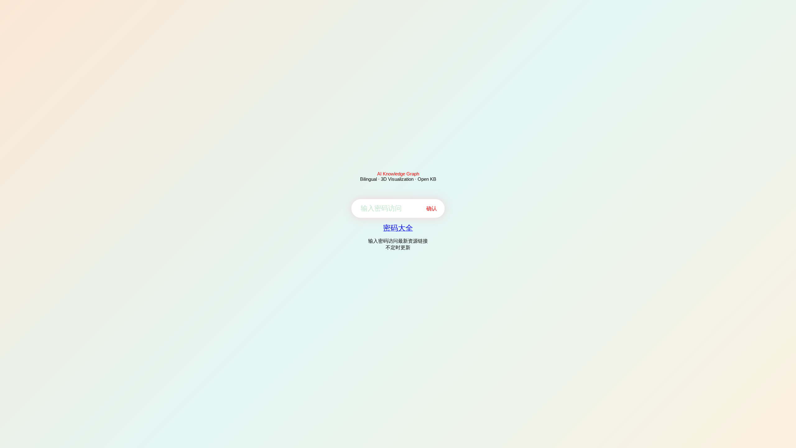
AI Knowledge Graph (398, 173)
